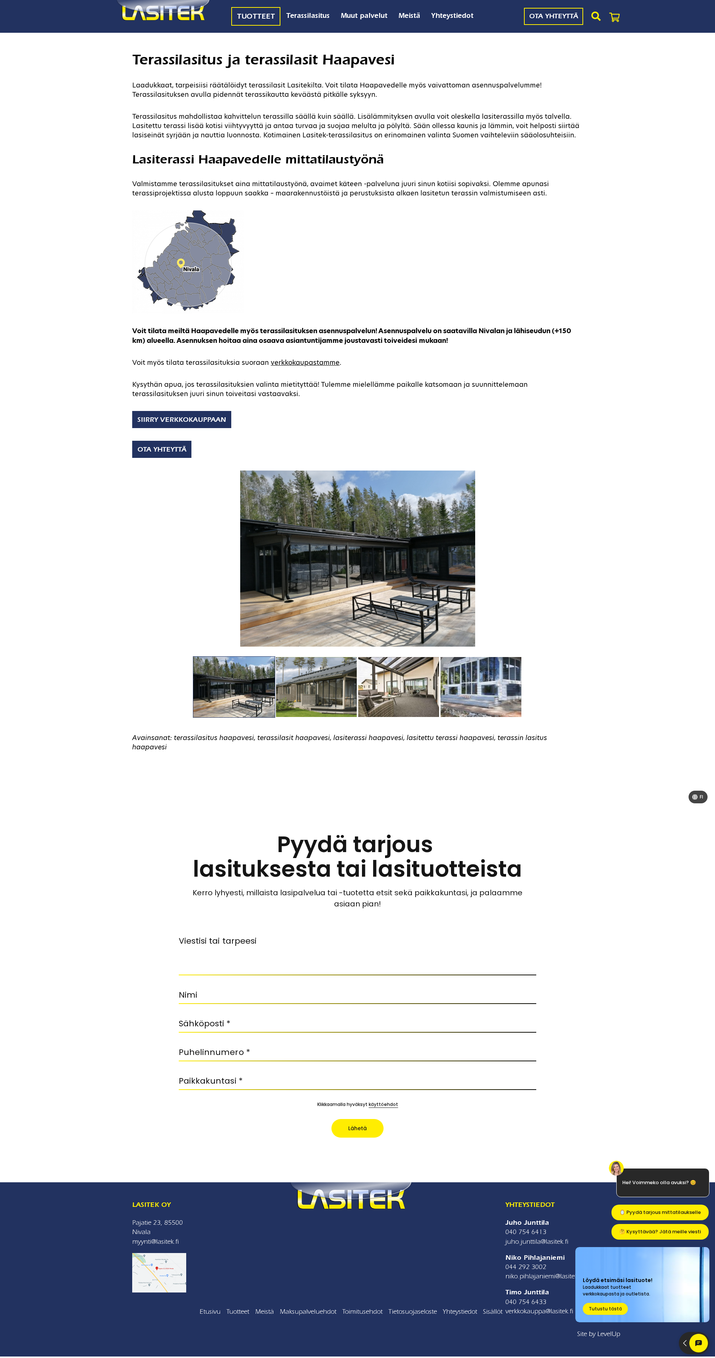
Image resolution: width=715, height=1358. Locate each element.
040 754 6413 (525, 1232)
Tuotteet (256, 16)
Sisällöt (492, 1312)
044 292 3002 (525, 1267)
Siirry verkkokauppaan (181, 420)
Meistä (409, 16)
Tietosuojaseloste (412, 1312)
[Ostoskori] (614, 16)
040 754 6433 (525, 1302)
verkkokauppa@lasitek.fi (539, 1311)
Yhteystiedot (452, 16)
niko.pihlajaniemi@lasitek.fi (544, 1276)
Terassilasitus (308, 16)
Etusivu (210, 1312)
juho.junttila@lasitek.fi (536, 1242)
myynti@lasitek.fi (155, 1242)
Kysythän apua (157, 384)
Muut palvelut (364, 16)
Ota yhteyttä (161, 449)
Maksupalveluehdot (308, 1312)
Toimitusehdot (362, 1312)
